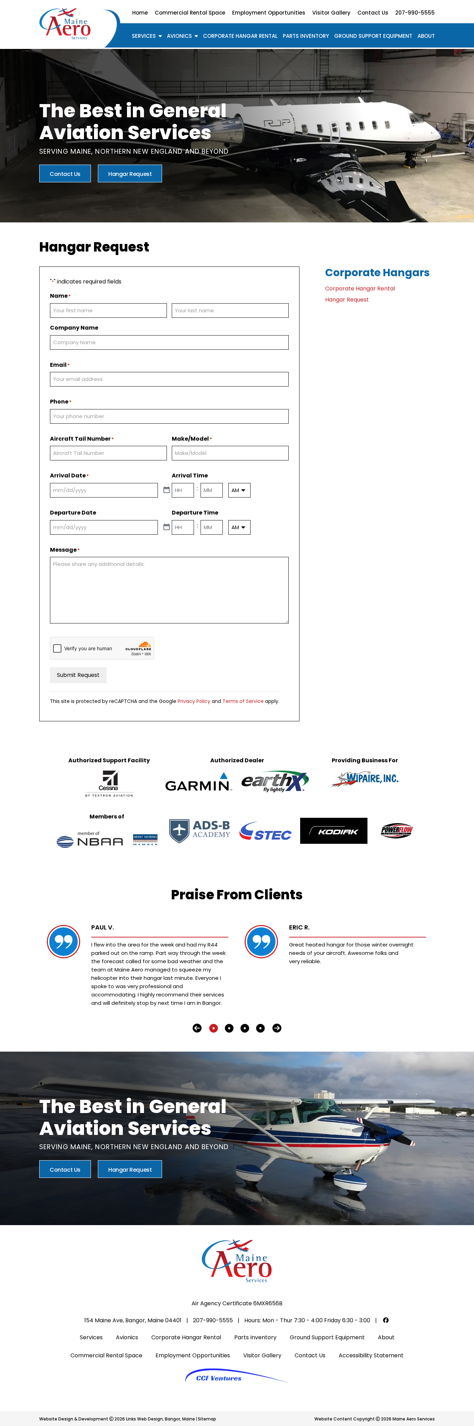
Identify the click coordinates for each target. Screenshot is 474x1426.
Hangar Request (130, 174)
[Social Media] (386, 1320)
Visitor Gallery (331, 12)
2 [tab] (229, 1028)
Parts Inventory (306, 36)
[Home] (65, 23)
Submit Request (78, 675)
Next (276, 1028)
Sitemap (207, 1419)
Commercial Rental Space (190, 12)
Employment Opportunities (268, 12)
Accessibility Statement (371, 1355)
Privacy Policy (194, 701)
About (426, 36)
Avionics (179, 36)
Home (140, 12)
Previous (197, 1028)
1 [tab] (214, 1028)
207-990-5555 (415, 12)
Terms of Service (243, 701)
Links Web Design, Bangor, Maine (161, 1419)
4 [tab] (260, 1028)
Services (144, 36)
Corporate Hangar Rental (240, 36)
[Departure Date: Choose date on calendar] (166, 527)
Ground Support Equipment (373, 36)
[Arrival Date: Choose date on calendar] (166, 490)
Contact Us (372, 12)
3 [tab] (245, 1028)
